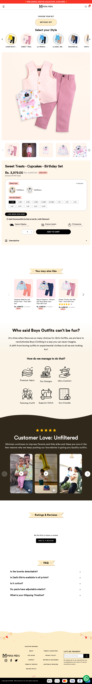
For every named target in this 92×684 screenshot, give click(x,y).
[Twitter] (16, 660)
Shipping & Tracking (51, 664)
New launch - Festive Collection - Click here (46, 1)
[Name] (86, 656)
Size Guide (31, 655)
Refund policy (31, 668)
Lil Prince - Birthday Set (47, 47)
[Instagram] (5, 660)
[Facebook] (11, 660)
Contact (31, 659)
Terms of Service (31, 664)
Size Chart (80, 183)
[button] (89, 150)
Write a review (46, 541)
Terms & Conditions (51, 651)
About (31, 651)
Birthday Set (46, 22)
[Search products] (86, 7)
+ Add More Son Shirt (16, 214)
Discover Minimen (31, 646)
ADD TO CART (53, 232)
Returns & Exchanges (50, 659)
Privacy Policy (50, 655)
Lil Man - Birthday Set (62, 47)
